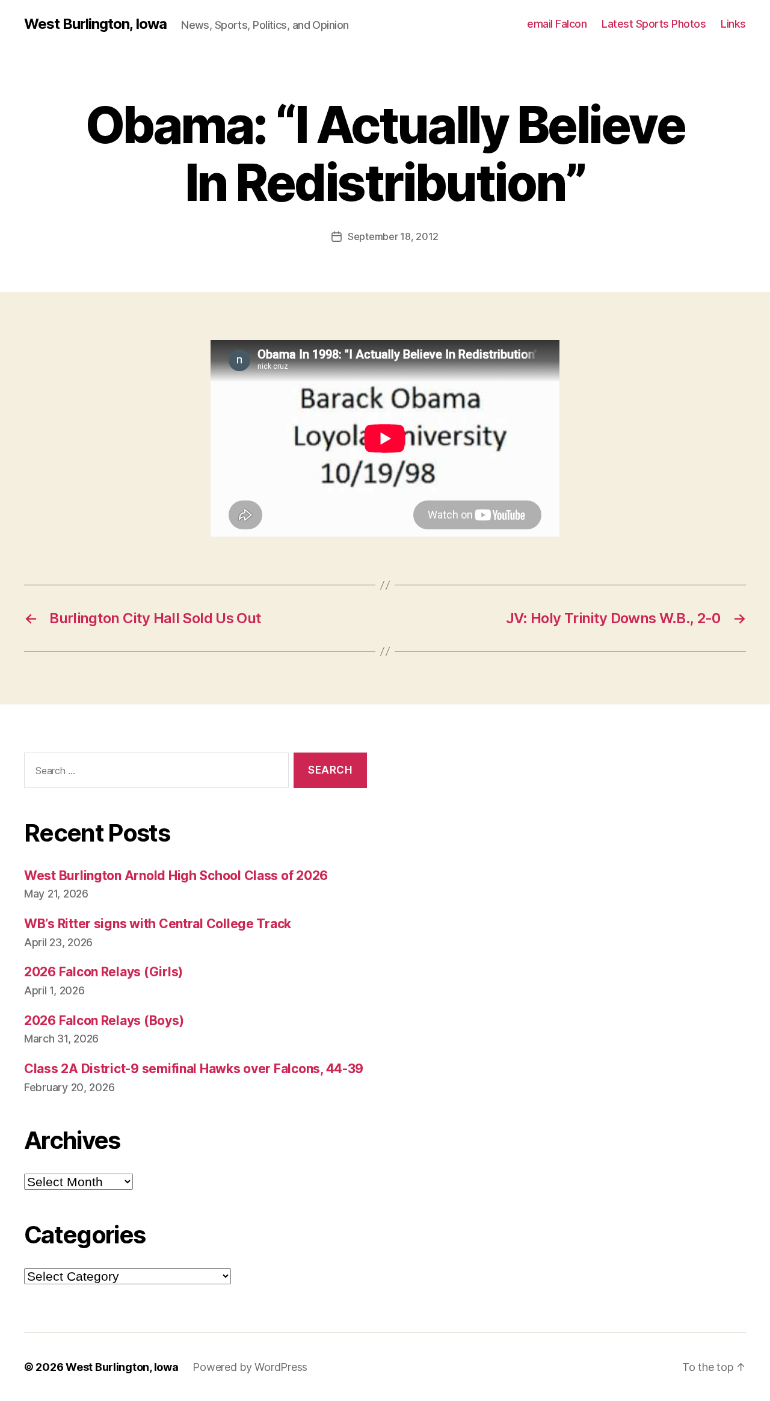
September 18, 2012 (393, 236)
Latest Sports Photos (654, 23)
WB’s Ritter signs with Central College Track (157, 923)
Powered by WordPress (249, 1367)
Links (733, 23)
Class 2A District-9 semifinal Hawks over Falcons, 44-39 (193, 1068)
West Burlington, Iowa (95, 24)
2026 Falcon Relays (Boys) (103, 1020)
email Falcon (557, 23)
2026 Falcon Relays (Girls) (103, 971)
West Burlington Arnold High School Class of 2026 (176, 875)
